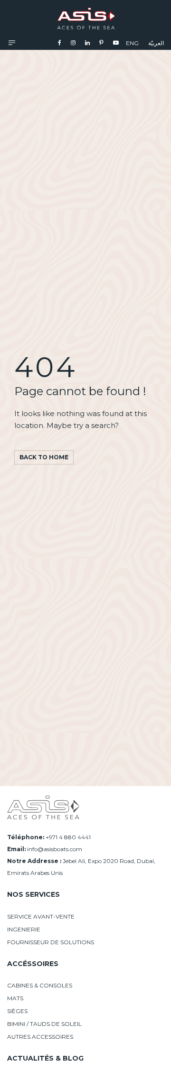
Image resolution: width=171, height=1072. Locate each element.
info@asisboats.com (54, 849)
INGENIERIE (23, 929)
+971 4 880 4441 (68, 837)
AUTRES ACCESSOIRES (40, 1036)
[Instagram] (73, 42)
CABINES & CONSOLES (39, 985)
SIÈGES (17, 1011)
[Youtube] (116, 42)
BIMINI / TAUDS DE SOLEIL (44, 1023)
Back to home (43, 457)
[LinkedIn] (87, 42)
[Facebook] (59, 42)
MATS (15, 998)
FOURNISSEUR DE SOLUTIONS (50, 942)
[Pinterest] (101, 42)
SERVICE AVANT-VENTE (41, 916)
